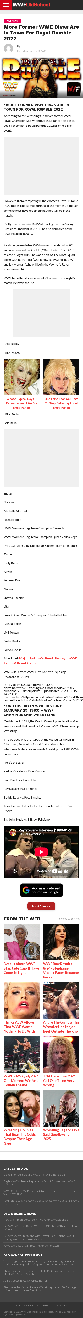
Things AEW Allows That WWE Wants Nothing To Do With (19, 1026)
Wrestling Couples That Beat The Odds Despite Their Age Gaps (20, 1136)
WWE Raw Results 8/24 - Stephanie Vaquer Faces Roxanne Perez (61, 970)
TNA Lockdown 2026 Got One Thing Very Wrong (59, 1080)
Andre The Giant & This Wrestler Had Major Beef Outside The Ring (61, 1026)
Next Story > (41, 906)
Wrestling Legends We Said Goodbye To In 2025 (61, 1134)
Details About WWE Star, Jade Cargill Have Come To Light (21, 968)
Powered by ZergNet (68, 918)
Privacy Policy (24, 1305)
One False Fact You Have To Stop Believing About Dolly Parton (61, 403)
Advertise (43, 1305)
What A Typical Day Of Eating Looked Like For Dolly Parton (21, 403)
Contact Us (60, 1305)
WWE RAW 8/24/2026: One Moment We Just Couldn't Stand (21, 1080)
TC (23, 46)
